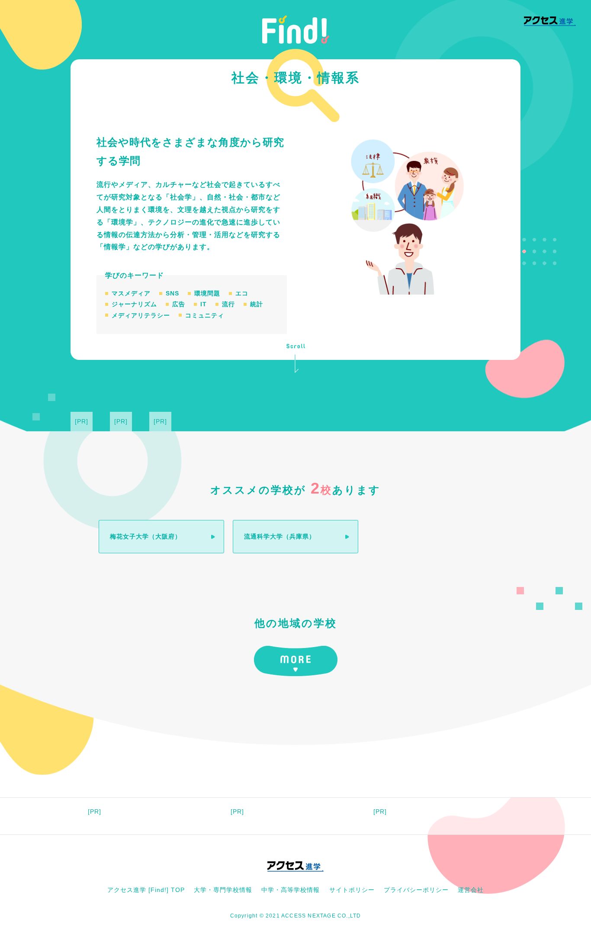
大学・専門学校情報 (223, 889)
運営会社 (471, 889)
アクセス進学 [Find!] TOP (146, 889)
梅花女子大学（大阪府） (145, 536)
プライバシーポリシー (416, 889)
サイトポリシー (352, 889)
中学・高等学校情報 (290, 889)
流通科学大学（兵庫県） (279, 536)
